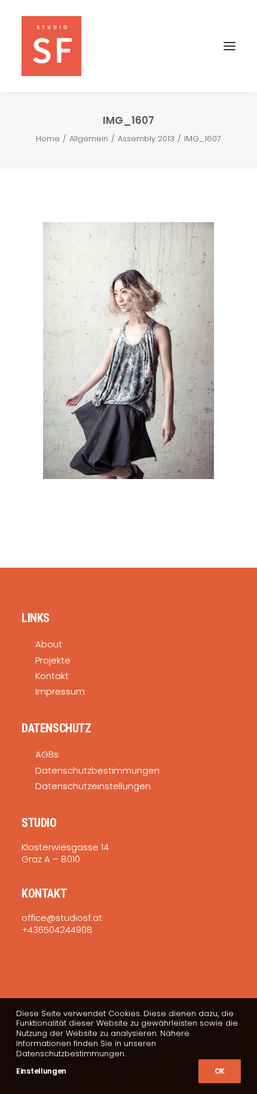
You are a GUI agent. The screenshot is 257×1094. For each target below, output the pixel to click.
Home (48, 138)
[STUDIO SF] (51, 46)
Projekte (53, 660)
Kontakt (52, 675)
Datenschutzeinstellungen (93, 786)
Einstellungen (41, 1071)
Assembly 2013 (146, 138)
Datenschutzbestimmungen (97, 770)
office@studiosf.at (62, 917)
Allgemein (88, 138)
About (48, 644)
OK (220, 1071)
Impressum (60, 691)
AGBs (47, 754)
